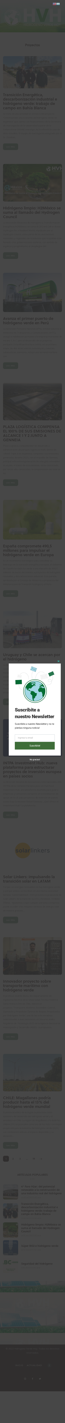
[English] (54, 3)
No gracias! (35, 759)
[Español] (58, 3)
